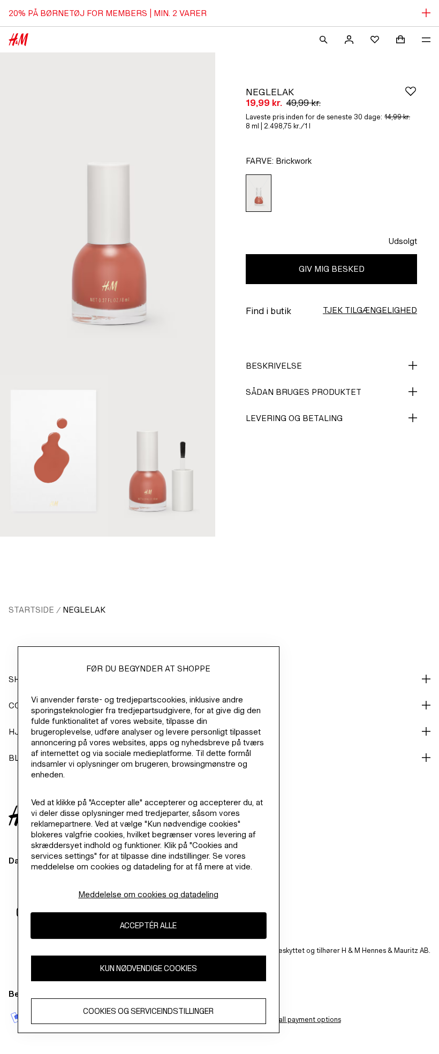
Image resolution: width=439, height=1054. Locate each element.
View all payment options (301, 1019)
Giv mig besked (332, 268)
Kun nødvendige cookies (148, 968)
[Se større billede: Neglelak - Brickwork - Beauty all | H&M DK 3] (161, 456)
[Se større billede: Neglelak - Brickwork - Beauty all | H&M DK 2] (54, 456)
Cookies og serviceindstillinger (148, 1010)
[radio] (258, 193)
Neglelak (84, 609)
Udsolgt (403, 241)
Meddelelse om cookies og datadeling (148, 894)
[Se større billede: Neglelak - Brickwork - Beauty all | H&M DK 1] (107, 213)
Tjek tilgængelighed (370, 310)
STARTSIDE (31, 609)
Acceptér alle (148, 925)
